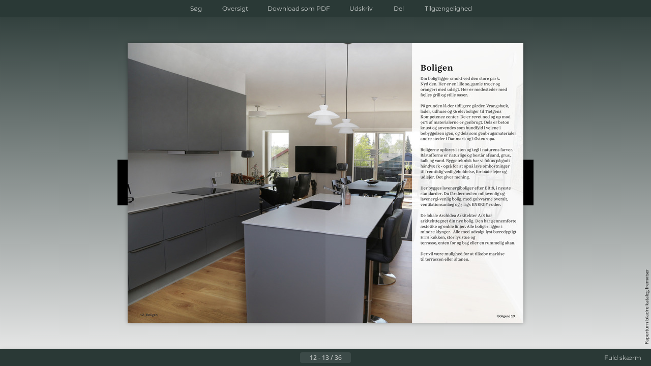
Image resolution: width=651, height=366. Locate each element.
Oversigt (235, 8)
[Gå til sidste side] (375, 358)
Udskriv (361, 8)
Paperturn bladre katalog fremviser (646, 306)
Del (399, 8)
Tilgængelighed (448, 8)
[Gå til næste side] (359, 358)
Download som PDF (299, 8)
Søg (196, 8)
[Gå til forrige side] (292, 358)
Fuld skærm (622, 357)
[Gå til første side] (276, 358)
